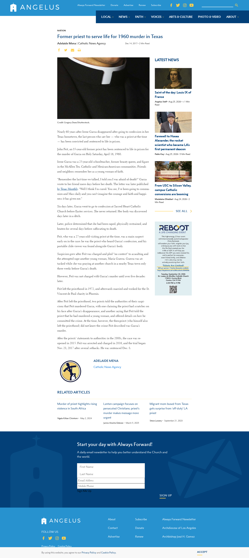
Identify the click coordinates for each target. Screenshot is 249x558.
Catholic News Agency (92, 43)
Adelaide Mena (66, 43)
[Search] (237, 5)
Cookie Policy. (108, 552)
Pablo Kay (159, 154)
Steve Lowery (156, 420)
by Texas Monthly (67, 189)
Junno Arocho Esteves (113, 423)
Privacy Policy (89, 552)
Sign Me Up (84, 490)
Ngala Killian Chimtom (67, 418)
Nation (61, 30)
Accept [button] (202, 551)
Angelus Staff (161, 101)
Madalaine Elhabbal (164, 199)
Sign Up (166, 495)
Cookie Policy (64, 546)
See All (182, 211)
